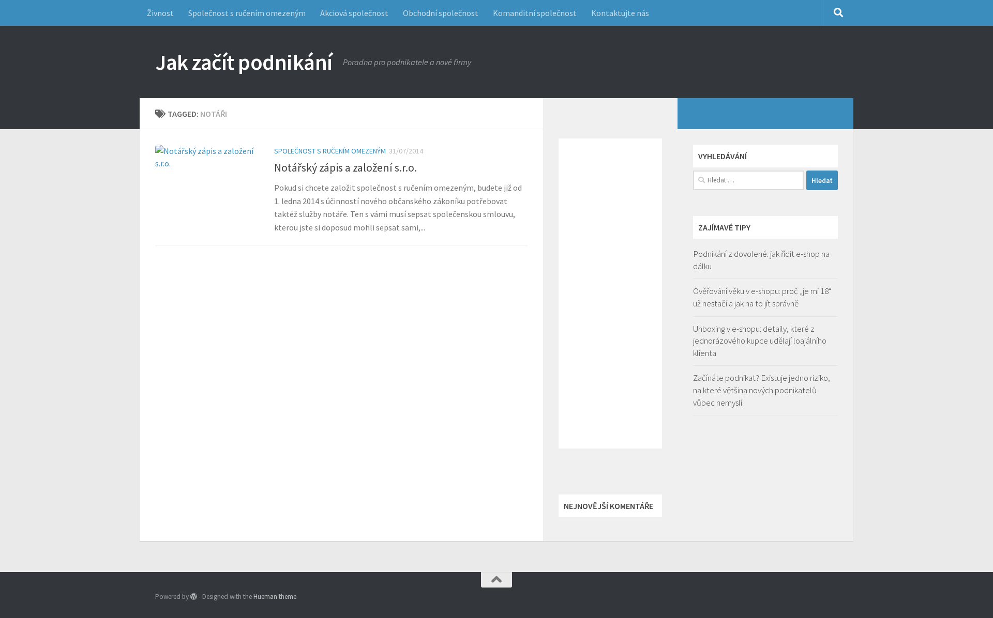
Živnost (160, 13)
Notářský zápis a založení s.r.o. (345, 167)
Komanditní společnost (535, 13)
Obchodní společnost (440, 13)
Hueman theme (274, 596)
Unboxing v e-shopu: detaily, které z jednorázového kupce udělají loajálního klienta (759, 341)
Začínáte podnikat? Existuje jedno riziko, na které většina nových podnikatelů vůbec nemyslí (761, 390)
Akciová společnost (354, 13)
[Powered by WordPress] (193, 596)
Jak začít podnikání (244, 62)
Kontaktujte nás (620, 13)
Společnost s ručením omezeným (247, 13)
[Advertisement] (610, 293)
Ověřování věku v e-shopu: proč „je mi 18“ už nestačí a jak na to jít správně (762, 297)
